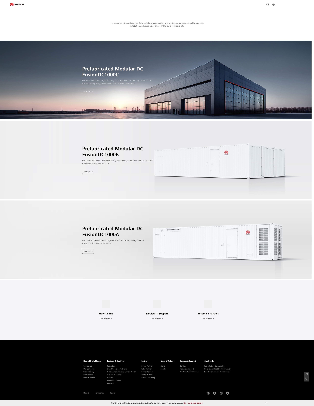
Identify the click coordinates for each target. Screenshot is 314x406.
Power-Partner (146, 366)
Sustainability (88, 372)
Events (163, 369)
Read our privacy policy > (193, 403)
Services (183, 366)
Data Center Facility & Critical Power (121, 372)
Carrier (112, 393)
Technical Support (187, 369)
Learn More (88, 91)
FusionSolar (111, 366)
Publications (88, 375)
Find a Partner (146, 375)
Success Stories (89, 378)
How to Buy (282, 4)
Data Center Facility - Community (217, 369)
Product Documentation (189, 372)
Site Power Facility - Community (216, 372)
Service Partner (147, 372)
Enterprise (100, 393)
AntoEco (110, 384)
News (163, 366)
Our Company (88, 369)
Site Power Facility (114, 375)
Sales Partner (146, 369)
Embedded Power (114, 381)
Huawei (86, 393)
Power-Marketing (148, 378)
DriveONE (111, 378)
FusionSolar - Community (214, 366)
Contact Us (87, 366)
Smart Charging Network (117, 369)
